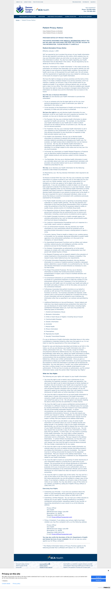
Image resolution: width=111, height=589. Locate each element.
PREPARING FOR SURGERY (55, 16)
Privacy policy (16, 583)
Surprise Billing (44, 564)
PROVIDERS (41, 16)
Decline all (98, 580)
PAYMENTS (86, 2)
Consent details (6, 583)
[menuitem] (19, 2)
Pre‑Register (76, 2)
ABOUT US (19, 2)
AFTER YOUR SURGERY (85, 16)
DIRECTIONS (27, 2)
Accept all (98, 577)
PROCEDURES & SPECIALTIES (27, 16)
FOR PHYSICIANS (38, 2)
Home (17, 20)
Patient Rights (44, 565)
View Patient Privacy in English (52, 31)
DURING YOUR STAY (70, 16)
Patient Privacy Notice (46, 567)
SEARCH (93, 2)
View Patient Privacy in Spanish (53, 33)
